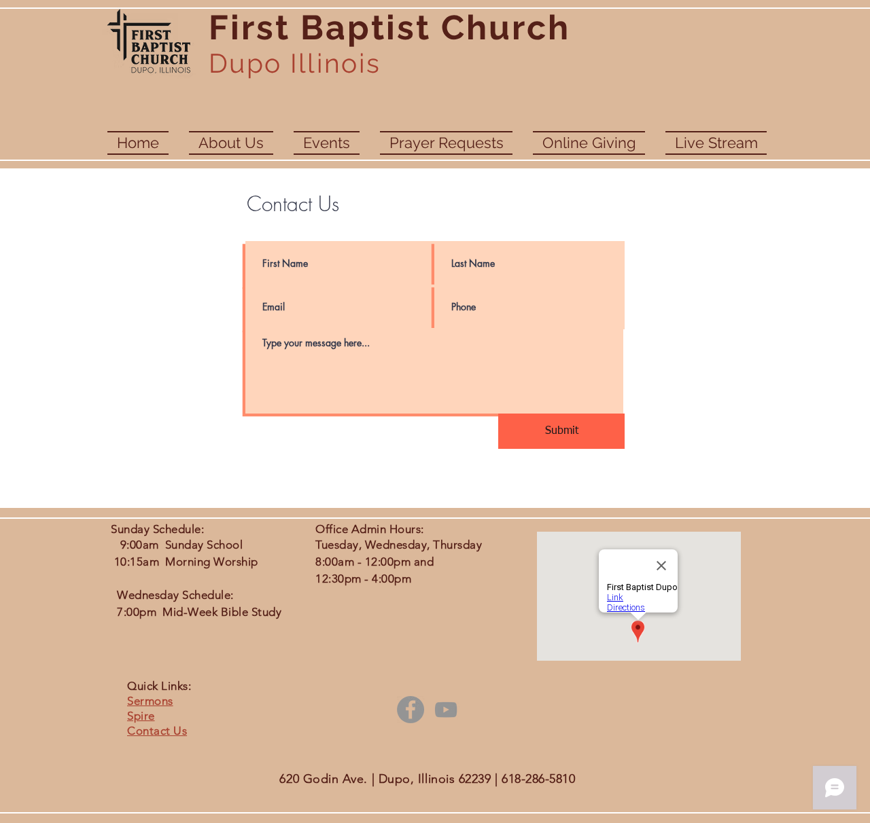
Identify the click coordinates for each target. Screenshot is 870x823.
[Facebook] (410, 709)
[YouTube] (445, 709)
